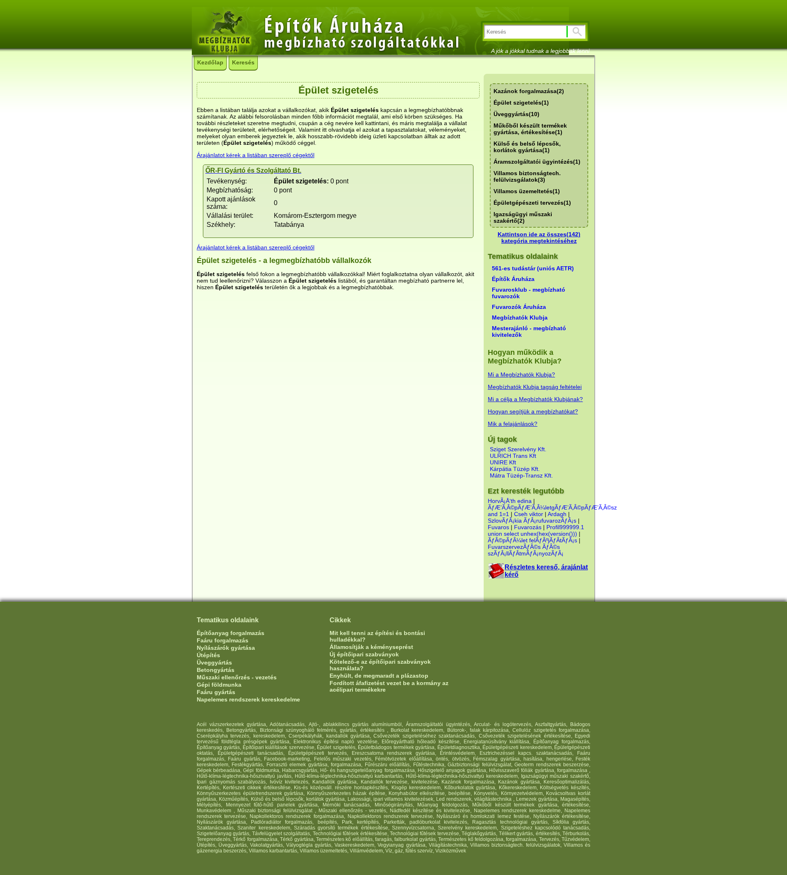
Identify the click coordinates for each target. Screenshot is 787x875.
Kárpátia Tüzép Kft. (515, 469)
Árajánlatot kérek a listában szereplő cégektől (255, 155)
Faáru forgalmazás (222, 640)
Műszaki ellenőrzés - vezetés (237, 677)
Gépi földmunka (219, 684)
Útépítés (208, 655)
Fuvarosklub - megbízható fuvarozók (528, 292)
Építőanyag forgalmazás (230, 633)
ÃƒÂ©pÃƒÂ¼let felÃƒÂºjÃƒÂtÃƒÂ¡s (532, 540)
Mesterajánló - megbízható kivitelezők (529, 331)
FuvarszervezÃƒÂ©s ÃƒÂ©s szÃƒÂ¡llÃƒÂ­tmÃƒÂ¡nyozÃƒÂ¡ (526, 550)
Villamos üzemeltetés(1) (527, 191)
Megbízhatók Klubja (520, 317)
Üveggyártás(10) (516, 114)
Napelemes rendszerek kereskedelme (248, 699)
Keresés (243, 62)
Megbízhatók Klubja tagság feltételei (535, 387)
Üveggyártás (214, 662)
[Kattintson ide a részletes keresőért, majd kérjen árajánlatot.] (496, 576)
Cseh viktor (528, 514)
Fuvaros (498, 527)
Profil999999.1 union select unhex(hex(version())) (536, 530)
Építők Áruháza (513, 279)
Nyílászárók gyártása (226, 647)
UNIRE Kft (503, 462)
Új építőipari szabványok (364, 654)
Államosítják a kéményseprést (371, 647)
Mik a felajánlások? (512, 423)
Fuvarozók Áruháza (519, 307)
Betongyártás (215, 670)
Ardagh (557, 514)
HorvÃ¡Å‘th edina (510, 501)
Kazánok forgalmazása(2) (529, 91)
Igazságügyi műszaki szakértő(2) (523, 217)
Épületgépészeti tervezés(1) (532, 202)
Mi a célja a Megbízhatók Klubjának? (535, 399)
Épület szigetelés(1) (521, 102)
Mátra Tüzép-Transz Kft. (521, 475)
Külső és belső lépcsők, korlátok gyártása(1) (527, 146)
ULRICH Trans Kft (513, 455)
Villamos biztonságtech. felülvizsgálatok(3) (527, 176)
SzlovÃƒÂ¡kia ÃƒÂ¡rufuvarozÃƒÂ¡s (533, 520)
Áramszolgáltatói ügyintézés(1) (537, 161)
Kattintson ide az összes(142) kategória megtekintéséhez (539, 237)
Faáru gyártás (216, 692)
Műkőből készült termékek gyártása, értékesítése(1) (530, 128)
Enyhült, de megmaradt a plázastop (379, 675)
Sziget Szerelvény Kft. (518, 449)
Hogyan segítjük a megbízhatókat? (533, 411)
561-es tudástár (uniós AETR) (533, 268)
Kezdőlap (210, 62)
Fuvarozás (527, 527)
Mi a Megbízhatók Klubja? (521, 374)
